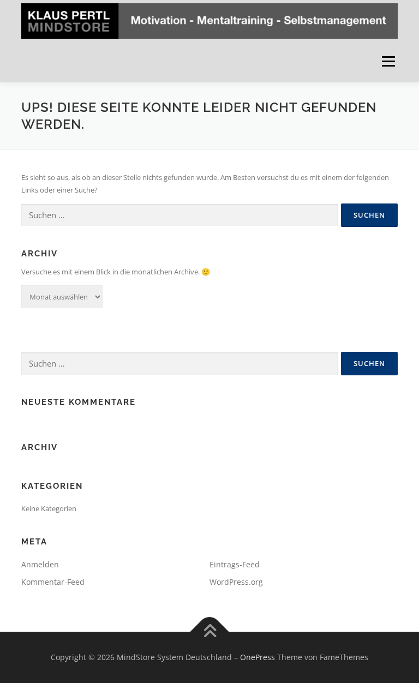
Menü (388, 61)
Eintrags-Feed (235, 564)
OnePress (257, 657)
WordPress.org (236, 582)
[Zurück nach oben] (209, 632)
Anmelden (40, 564)
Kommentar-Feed (53, 582)
